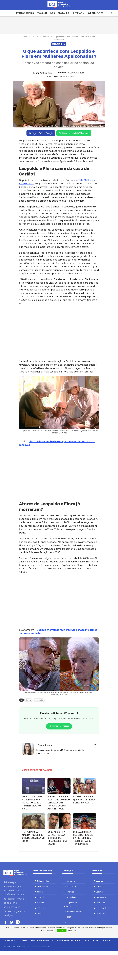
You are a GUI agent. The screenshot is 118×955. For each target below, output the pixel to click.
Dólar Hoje (71, 886)
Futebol (40, 897)
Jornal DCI (27, 37)
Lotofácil (99, 891)
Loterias (77, 13)
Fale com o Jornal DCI (42, 940)
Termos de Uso (91, 940)
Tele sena (100, 902)
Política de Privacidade (68, 940)
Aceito (61, 931)
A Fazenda (41, 908)
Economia (42, 13)
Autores (23, 940)
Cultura (40, 891)
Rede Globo (38, 700)
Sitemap (107, 940)
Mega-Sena (101, 897)
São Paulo (63, 13)
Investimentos (95, 13)
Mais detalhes (73, 930)
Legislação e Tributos (70, 904)
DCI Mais (36, 37)
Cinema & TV (47, 37)
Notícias (40, 902)
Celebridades (43, 881)
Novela (28, 700)
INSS (52, 13)
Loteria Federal (102, 908)
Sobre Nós (10, 940)
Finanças (70, 891)
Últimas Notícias (24, 13)
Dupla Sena (101, 913)
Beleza (40, 913)
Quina (98, 886)
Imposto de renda (74, 911)
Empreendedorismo (72, 926)
